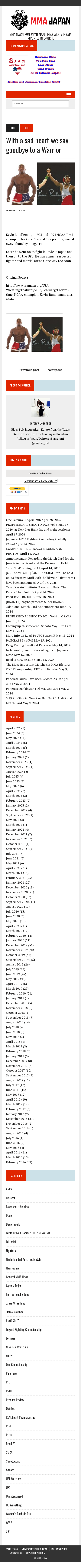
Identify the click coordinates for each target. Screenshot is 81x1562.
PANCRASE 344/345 (19, 640)
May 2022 (12, 820)
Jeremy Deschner (40, 423)
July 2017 (12, 1085)
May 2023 (12, 786)
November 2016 (17, 1123)
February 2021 (16, 878)
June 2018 (13, 1032)
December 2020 (16, 887)
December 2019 (16, 945)
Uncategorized (14, 1496)
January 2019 (15, 998)
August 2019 (14, 964)
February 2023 (16, 800)
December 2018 (16, 1003)
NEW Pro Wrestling (17, 1347)
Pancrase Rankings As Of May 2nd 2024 (33, 689)
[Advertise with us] (54, 2)
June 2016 (13, 1143)
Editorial (11, 1242)
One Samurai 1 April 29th (23, 520)
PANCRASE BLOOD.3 (20, 597)
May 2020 (12, 921)
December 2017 (16, 1061)
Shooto (10, 1470)
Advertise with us (35, 1552)
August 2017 (14, 1080)
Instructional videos (17, 1294)
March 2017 (14, 1104)
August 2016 (14, 1133)
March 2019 (14, 988)
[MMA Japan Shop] (40, 2)
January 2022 (15, 829)
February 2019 (16, 993)
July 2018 (12, 1027)
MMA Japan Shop (59, 1549)
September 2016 (17, 1128)
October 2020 (15, 897)
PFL (8, 1382)
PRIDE (9, 1391)
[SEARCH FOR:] (40, 103)
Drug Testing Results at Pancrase (28, 645)
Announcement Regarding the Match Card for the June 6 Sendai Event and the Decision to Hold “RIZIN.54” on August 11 (40, 563)
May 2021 (12, 863)
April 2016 (13, 1152)
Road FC (10, 1443)
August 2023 (14, 772)
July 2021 (12, 854)
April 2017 (13, 1099)
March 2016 (14, 1157)
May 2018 (12, 1037)
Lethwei (10, 1338)
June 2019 (13, 974)
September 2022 (17, 815)
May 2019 (12, 979)
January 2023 (15, 805)
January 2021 (15, 882)
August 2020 (14, 906)
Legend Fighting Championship (23, 1329)
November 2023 (17, 762)
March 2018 (14, 1046)
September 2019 (17, 960)
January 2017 (15, 1114)
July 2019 (12, 969)
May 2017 (12, 1094)
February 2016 (16, 1162)
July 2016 (12, 1138)
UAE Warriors (13, 1478)
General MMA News (17, 1277)
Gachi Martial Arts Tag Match (23, 1259)
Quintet (10, 1408)
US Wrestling (13, 1505)
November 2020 (17, 892)
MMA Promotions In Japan (34, 1549)
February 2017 (16, 1109)
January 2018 (15, 1056)
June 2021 (13, 858)
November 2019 (17, 950)
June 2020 (13, 916)
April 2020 (13, 926)
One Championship (16, 1364)
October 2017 (15, 1070)
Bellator (10, 1198)
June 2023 (13, 781)
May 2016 (12, 1148)
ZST (8, 1531)
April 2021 (13, 868)
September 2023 (17, 767)
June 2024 (13, 733)
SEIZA (9, 1452)
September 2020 (17, 902)
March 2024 (14, 747)
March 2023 (14, 796)
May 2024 (12, 738)
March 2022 (14, 825)
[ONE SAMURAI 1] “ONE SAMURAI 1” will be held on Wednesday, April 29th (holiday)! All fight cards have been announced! (40, 577)
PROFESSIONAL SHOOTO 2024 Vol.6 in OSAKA (38, 616)
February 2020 (16, 935)
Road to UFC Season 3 (21, 660)
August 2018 (14, 1022)
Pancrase (11, 1373)
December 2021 (16, 834)
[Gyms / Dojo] (27, 2)
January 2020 (15, 940)
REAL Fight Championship (20, 1417)
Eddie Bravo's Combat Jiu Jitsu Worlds (28, 1233)
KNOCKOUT (12, 1320)
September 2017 (17, 1075)
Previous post (29, 370)
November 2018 (17, 1008)
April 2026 (13, 728)
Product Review (15, 1400)
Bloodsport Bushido (17, 1207)
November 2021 (17, 839)
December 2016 (16, 1119)
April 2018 (13, 1042)
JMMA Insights (14, 1312)
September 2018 (17, 1017)
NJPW (9, 1356)
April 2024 (13, 743)
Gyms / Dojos (13, 1285)
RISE (8, 1426)
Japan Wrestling (15, 1303)
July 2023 (12, 776)
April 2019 (13, 984)
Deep (9, 1215)
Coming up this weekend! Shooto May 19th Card (39, 626)
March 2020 (14, 931)
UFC (8, 1487)
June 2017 (13, 1090)
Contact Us (16, 1552)
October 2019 (15, 955)
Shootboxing (13, 1461)
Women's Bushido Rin (18, 1514)
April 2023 (13, 791)
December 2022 (16, 810)
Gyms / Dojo (12, 1549)
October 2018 (15, 1013)
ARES (9, 1189)
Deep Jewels (13, 1224)
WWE (9, 1522)
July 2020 (12, 911)
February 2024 (16, 752)
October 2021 (15, 844)
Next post (55, 370)
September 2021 (17, 849)
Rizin (9, 1435)
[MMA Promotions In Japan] (34, 2)
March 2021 (14, 873)
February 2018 (16, 1051)
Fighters (11, 1250)
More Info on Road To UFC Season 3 (30, 635)
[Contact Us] (47, 2)
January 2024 (15, 757)
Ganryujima (12, 1268)
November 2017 (17, 1066)
